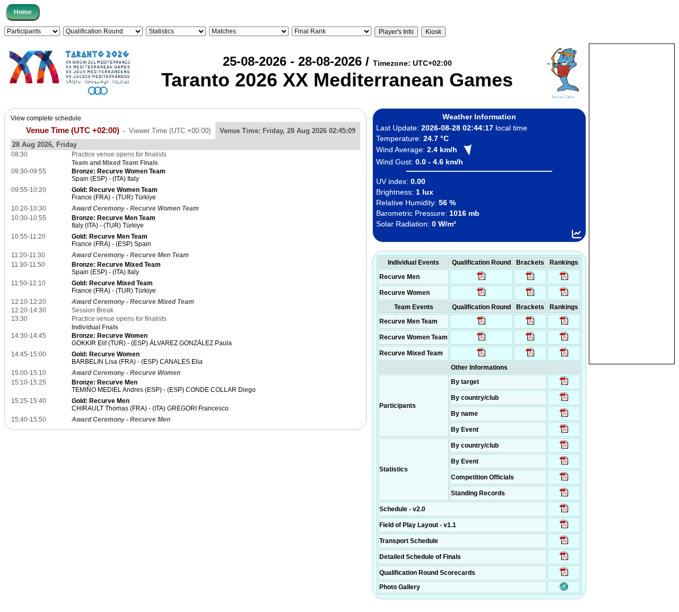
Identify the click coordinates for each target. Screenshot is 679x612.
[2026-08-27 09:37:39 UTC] (530, 295)
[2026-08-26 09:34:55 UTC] (481, 279)
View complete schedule (46, 118)
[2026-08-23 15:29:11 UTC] (564, 496)
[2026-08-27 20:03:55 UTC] (564, 543)
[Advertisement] (631, 203)
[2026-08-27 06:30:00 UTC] (564, 511)
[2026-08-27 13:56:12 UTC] (564, 559)
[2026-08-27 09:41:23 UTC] (530, 279)
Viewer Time (170, 131)
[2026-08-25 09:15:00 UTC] (564, 527)
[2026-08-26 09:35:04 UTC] (481, 324)
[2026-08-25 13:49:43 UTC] (564, 480)
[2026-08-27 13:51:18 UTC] (530, 356)
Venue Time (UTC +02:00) (72, 130)
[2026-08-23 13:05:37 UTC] (564, 384)
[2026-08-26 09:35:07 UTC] (481, 340)
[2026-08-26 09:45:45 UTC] (564, 575)
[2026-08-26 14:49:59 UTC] (530, 340)
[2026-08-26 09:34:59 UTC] (481, 295)
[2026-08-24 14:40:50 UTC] (564, 400)
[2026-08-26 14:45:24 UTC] (530, 324)
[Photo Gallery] (564, 588)
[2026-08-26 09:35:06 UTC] (481, 356)
